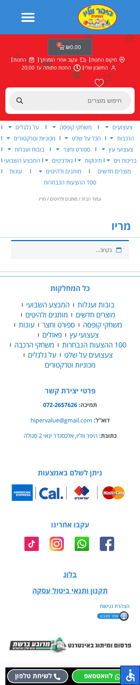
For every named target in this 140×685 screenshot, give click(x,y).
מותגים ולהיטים (63, 171)
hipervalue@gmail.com (61, 420)
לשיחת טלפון (33, 675)
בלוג (70, 574)
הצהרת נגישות (115, 606)
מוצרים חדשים (114, 171)
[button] (28, 17)
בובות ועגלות (30, 149)
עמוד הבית (91, 199)
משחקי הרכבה (34, 345)
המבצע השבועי (22, 160)
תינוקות (93, 160)
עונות (16, 171)
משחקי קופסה (76, 127)
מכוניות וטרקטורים (35, 138)
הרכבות (125, 138)
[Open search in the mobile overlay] (70, 100)
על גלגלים (27, 127)
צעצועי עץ (121, 149)
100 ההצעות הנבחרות (70, 182)
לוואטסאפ (98, 675)
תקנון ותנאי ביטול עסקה (70, 590)
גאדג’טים (62, 160)
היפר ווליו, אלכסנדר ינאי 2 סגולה (61, 436)
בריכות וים (125, 160)
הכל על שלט (86, 138)
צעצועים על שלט (88, 355)
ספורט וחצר (76, 149)
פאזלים (52, 335)
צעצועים (122, 127)
